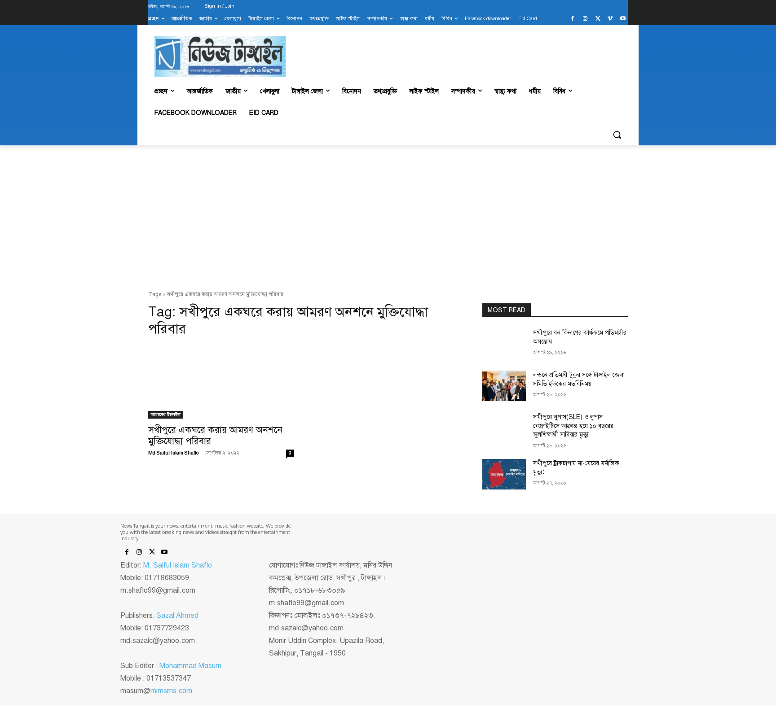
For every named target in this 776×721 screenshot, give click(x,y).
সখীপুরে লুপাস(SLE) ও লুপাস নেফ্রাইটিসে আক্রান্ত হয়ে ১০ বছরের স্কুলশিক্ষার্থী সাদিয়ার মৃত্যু (573, 425)
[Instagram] (585, 19)
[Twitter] (598, 19)
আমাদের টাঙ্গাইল (166, 414)
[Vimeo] (610, 19)
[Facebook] (573, 19)
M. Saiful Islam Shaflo (177, 565)
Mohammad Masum (190, 665)
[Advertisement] (388, 218)
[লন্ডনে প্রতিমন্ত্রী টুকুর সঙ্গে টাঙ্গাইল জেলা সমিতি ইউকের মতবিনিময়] (504, 386)
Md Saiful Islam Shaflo (173, 453)
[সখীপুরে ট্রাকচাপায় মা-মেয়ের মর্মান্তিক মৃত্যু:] (504, 474)
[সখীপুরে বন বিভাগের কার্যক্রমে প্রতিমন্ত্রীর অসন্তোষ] (504, 343)
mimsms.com (171, 690)
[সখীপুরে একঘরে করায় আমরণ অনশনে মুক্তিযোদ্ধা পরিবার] (221, 382)
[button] (617, 134)
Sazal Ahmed (177, 615)
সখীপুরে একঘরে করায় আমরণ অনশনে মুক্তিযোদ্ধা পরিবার (215, 435)
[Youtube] (622, 19)
